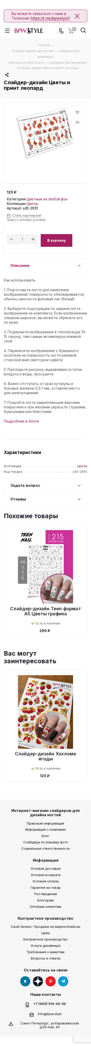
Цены (45, 933)
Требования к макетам (45, 952)
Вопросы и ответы (45, 958)
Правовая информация (45, 823)
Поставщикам (45, 894)
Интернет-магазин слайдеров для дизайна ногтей (45, 812)
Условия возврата (46, 875)
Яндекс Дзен (38, 981)
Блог (45, 836)
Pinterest (51, 981)
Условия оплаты (45, 881)
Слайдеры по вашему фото (45, 842)
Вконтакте (25, 981)
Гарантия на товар (46, 887)
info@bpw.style (50, 1014)
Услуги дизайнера (45, 946)
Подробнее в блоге (21, 421)
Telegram (63, 981)
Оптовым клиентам (45, 906)
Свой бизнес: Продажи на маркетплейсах (45, 927)
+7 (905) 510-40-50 (49, 1004)
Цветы (32, 203)
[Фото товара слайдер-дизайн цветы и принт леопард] (45, 132)
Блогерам (45, 900)
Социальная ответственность (45, 848)
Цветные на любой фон (47, 199)
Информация (45, 860)
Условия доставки (46, 868)
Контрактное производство (45, 918)
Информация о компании (45, 829)
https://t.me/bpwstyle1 (50, 18)
